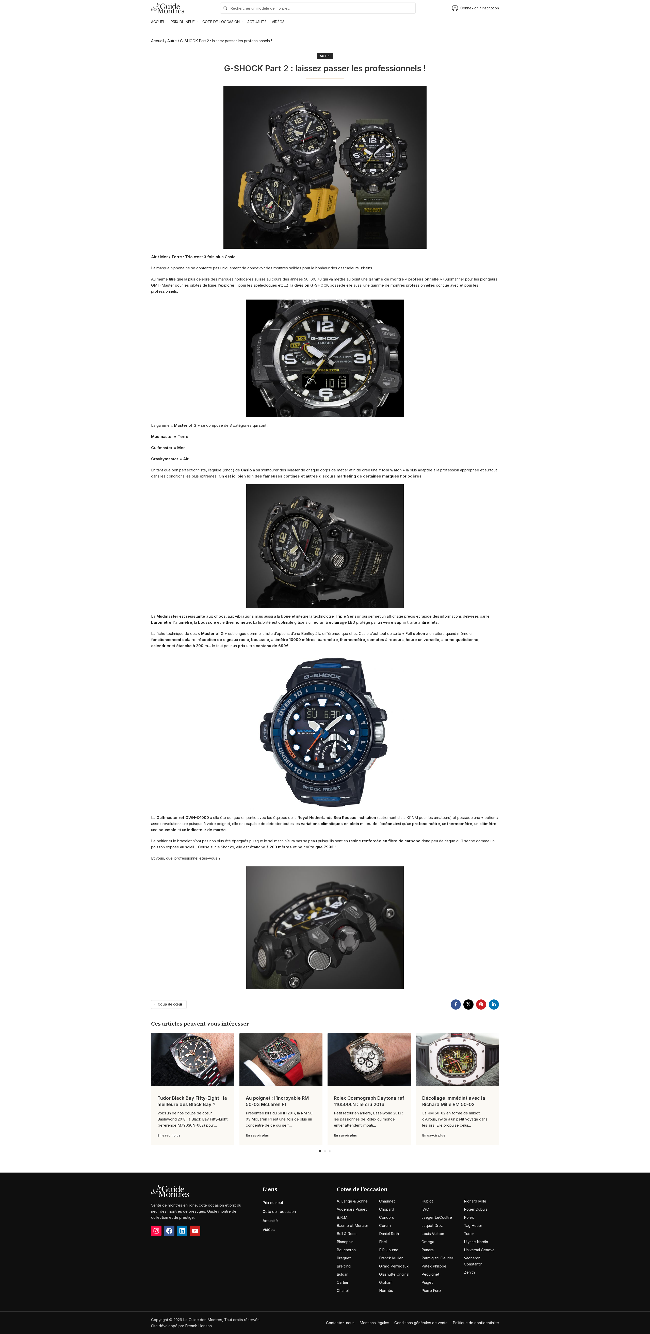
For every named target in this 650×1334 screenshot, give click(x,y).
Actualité (270, 1220)
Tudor (469, 1233)
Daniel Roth (389, 1233)
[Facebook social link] (456, 1004)
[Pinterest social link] (481, 1004)
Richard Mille (475, 1201)
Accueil (157, 40)
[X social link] (468, 1004)
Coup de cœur (170, 1004)
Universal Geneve (479, 1249)
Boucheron (346, 1249)
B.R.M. (342, 1217)
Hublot (427, 1201)
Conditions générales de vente (421, 1322)
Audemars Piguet (352, 1209)
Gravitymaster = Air (170, 458)
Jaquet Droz (432, 1225)
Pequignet (430, 1274)
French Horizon (198, 1325)
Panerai (427, 1249)
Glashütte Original (394, 1274)
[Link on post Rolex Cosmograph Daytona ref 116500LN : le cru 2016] (369, 1059)
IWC (425, 1209)
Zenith (469, 1272)
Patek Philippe (433, 1266)
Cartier (342, 1282)
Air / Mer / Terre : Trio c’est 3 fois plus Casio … (195, 256)
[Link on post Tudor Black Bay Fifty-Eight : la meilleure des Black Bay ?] (192, 1059)
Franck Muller (391, 1258)
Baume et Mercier (352, 1225)
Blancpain (345, 1241)
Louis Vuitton (432, 1233)
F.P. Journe (388, 1249)
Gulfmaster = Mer (168, 447)
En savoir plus (169, 1135)
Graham (386, 1282)
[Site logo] (167, 7)
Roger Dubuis (476, 1209)
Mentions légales (374, 1322)
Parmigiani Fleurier (437, 1258)
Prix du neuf (273, 1202)
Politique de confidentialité (476, 1322)
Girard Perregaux (394, 1266)
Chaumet (387, 1201)
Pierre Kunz (431, 1290)
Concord (386, 1217)
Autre (172, 40)
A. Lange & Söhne (352, 1201)
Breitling (344, 1266)
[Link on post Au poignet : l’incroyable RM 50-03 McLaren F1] (281, 1059)
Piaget (427, 1282)
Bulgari (342, 1274)
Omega (427, 1241)
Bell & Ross (346, 1233)
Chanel (343, 1290)
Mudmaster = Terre (169, 436)
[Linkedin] (182, 1231)
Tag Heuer (473, 1225)
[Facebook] (169, 1231)
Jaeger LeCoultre (436, 1217)
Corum (385, 1225)
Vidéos (269, 1229)
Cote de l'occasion (279, 1211)
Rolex (469, 1217)
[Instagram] (156, 1231)
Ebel (383, 1241)
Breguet (344, 1258)
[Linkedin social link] (494, 1004)
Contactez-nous (340, 1322)
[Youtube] (195, 1231)
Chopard (386, 1209)
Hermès (386, 1290)
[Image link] (170, 1191)
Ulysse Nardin (476, 1241)
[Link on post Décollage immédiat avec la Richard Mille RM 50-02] (457, 1059)
